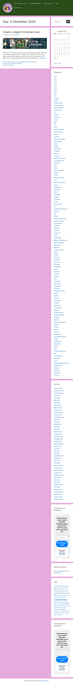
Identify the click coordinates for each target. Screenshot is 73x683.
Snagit (56, 339)
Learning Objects (59, 221)
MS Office (57, 259)
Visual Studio (58, 365)
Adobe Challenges (48, 3)
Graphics (56, 197)
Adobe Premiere (58, 107)
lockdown (63, 602)
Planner (56, 293)
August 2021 (57, 446)
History (56, 201)
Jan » (59, 63)
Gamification (57, 187)
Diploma (56, 153)
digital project (13, 63)
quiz (63, 611)
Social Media (57, 341)
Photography (57, 286)
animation (56, 588)
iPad (55, 213)
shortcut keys (67, 611)
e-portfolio (57, 156)
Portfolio (56, 298)
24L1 (55, 86)
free (69, 595)
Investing (56, 211)
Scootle (56, 327)
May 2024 (57, 400)
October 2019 (58, 472)
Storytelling (57, 344)
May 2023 (57, 419)
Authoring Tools (58, 131)
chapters (55, 591)
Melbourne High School (60, 240)
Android (56, 115)
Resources (57, 317)
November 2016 (58, 492)
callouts (60, 589)
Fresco (56, 184)
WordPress (57, 372)
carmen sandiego (65, 589)
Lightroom (57, 225)
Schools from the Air (60, 322)
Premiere (56, 303)
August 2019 (57, 477)
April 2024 (57, 402)
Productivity (57, 305)
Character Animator (59, 139)
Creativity (58, 593)
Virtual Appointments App (61, 363)
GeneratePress (45, 680)
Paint (55, 278)
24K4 (5, 61)
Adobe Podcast (58, 105)
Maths (67, 602)
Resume (56, 319)
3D (55, 95)
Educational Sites (59, 160)
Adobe (56, 100)
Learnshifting (60, 599)
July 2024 (57, 395)
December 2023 (58, 412)
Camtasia (56, 136)
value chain (67, 612)
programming (56, 611)
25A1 (55, 93)
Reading (56, 310)
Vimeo (55, 614)
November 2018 (58, 484)
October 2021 (58, 441)
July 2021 (56, 448)
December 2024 (58, 390)
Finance (56, 172)
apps (55, 122)
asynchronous (62, 588)
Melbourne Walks (59, 242)
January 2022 (58, 434)
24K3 (55, 81)
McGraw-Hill (56, 603)
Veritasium (57, 358)
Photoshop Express (59, 290)
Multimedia (57, 266)
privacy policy (62, 552)
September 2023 (59, 417)
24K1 (55, 76)
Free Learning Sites (59, 182)
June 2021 (57, 451)
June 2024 (57, 398)
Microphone (57, 245)
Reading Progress (59, 315)
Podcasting (56, 609)
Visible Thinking (60, 614)
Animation (57, 117)
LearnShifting (22, 61)
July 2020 (57, 460)
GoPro (56, 192)
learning (64, 597)
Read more (43, 58)
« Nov (55, 63)
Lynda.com (57, 233)
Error (55, 165)
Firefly (55, 175)
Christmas (6, 63)
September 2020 (59, 455)
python (60, 611)
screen (56, 329)
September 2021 (58, 443)
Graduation (57, 194)
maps (55, 235)
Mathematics (57, 237)
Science (56, 324)
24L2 (55, 88)
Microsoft (56, 247)
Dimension (57, 151)
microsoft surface (59, 250)
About (57, 3)
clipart (17, 61)
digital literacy (67, 593)
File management (59, 170)
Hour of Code (58, 204)
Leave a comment (8, 64)
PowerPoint (57, 300)
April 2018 (57, 487)
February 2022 (58, 431)
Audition (56, 589)
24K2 (55, 78)
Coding (56, 146)
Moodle (56, 254)
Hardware (57, 199)
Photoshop (57, 288)
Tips (55, 353)
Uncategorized (58, 356)
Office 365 (57, 271)
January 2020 (58, 467)
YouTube (56, 375)
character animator (62, 591)
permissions (57, 283)
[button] (14, 12)
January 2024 (58, 410)
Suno (55, 348)
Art (55, 124)
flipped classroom (59, 177)
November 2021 (58, 439)
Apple (55, 119)
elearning (56, 595)
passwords (57, 281)
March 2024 (57, 405)
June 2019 (57, 482)
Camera (56, 134)
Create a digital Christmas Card (21, 31)
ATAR (55, 127)
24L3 (55, 90)
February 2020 (58, 465)
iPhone (56, 216)
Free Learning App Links (20, 3)
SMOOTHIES (57, 334)
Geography (57, 189)
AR (58, 588)
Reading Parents (58, 312)
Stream (56, 346)
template (19, 63)
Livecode (56, 230)
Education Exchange (60, 158)
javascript (60, 597)
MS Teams (57, 262)
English (59, 595)
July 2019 (56, 480)
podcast (64, 607)
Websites (56, 368)
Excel (55, 168)
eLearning (57, 163)
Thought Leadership (60, 351)
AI (54, 112)
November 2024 (58, 393)
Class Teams (57, 141)
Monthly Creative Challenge (59, 605)
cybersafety (57, 148)
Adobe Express (11, 61)
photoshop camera (58, 607)
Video (55, 360)
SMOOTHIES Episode (31, 61)
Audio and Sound (59, 129)
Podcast (56, 295)
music (55, 269)
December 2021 (58, 436)
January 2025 (58, 388)
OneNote (56, 276)
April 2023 (57, 422)
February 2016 (58, 496)
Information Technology (60, 209)
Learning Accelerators (60, 218)
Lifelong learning (57, 602)
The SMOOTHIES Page (35, 3)
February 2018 (58, 489)
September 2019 (59, 475)
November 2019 (58, 470)
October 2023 (58, 414)
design (61, 593)
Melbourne (61, 603)
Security (56, 331)
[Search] (68, 21)
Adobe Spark (57, 110)
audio (66, 588)
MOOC (56, 252)
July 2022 (57, 427)
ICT (55, 206)
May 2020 (57, 463)
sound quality (62, 612)
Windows (56, 370)
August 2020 (57, 458)
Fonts (55, 180)
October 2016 (58, 494)
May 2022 (57, 429)
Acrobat (56, 98)
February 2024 (58, 407)
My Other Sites (17, 7)
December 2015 (58, 499)
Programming (58, 307)
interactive (56, 597)
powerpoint (62, 609)
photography (67, 605)
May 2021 (57, 453)
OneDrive (56, 274)
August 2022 (57, 424)
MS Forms (57, 257)
